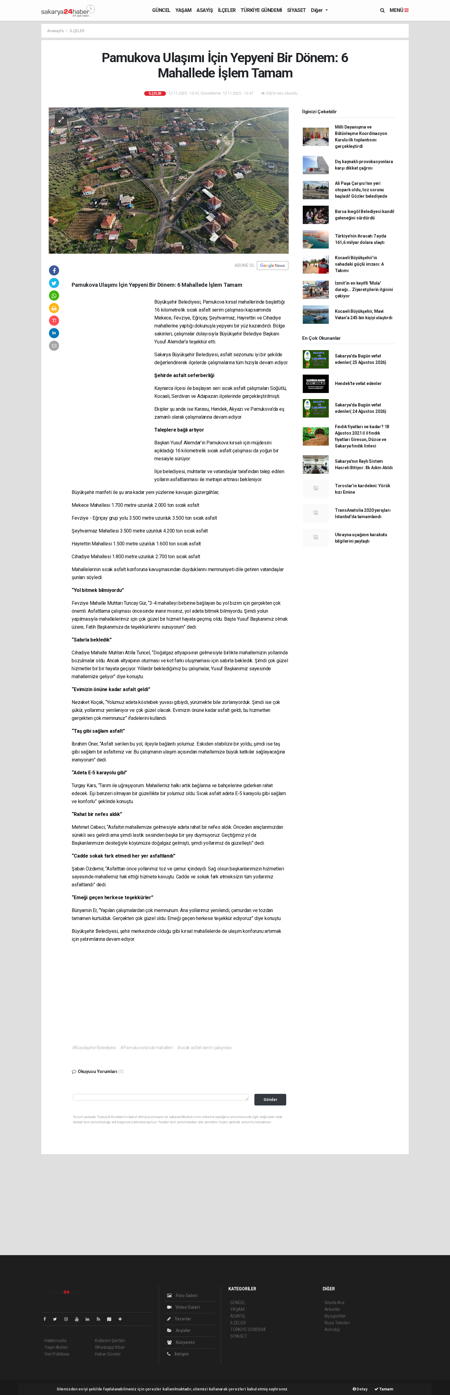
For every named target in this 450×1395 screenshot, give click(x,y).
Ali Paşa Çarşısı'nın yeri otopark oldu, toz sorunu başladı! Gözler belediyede (361, 190)
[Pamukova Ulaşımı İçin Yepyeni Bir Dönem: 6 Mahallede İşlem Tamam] (169, 180)
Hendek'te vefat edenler (358, 383)
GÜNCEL (161, 10)
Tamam (385, 1389)
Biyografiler (335, 1316)
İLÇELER (227, 10)
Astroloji (332, 1329)
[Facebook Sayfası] (47, 1319)
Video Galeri (187, 1307)
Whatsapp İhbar (110, 1347)
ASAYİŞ (205, 10)
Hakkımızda (55, 1340)
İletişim (181, 1354)
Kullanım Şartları (110, 1340)
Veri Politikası (56, 1354)
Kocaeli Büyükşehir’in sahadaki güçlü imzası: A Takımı (359, 264)
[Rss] (101, 1319)
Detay (362, 1389)
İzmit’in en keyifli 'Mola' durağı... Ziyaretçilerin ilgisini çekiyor (364, 289)
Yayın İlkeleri (56, 1347)
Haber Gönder (108, 1354)
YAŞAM (183, 10)
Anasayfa (55, 30)
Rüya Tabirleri (337, 1322)
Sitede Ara (334, 1302)
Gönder (270, 1099)
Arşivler (183, 1330)
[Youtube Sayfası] (79, 1319)
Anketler (332, 1309)
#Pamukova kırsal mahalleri (146, 1047)
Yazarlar (182, 1318)
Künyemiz (185, 1342)
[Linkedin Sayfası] (90, 1319)
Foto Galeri (186, 1295)
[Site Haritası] (111, 1319)
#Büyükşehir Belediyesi (94, 1047)
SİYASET (296, 10)
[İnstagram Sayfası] (68, 1319)
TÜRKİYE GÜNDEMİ (261, 10)
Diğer (317, 10)
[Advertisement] (431, 115)
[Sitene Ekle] (122, 1319)
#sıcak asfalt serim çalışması (204, 1047)
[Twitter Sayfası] (57, 1319)
